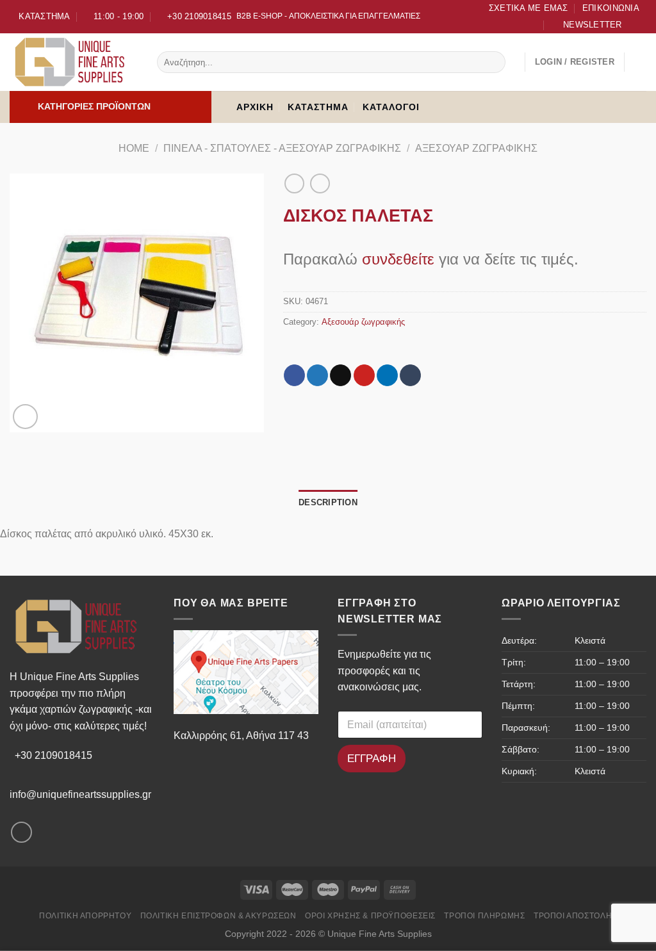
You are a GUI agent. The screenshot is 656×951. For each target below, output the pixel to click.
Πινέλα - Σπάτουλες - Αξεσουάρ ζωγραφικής (282, 148)
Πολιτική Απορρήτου (85, 915)
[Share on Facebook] (294, 375)
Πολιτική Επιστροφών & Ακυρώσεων (218, 915)
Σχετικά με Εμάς (528, 8)
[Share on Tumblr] (410, 375)
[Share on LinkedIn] (387, 375)
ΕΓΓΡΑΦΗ (371, 758)
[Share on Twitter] (317, 375)
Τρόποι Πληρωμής (484, 915)
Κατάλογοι (391, 107)
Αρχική (255, 107)
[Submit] (493, 62)
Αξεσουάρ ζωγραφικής (476, 148)
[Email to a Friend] (340, 375)
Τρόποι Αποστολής (575, 915)
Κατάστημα (318, 107)
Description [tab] (328, 502)
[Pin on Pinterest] (364, 375)
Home (134, 148)
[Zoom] (25, 416)
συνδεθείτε (398, 259)
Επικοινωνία (610, 8)
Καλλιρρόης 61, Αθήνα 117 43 (241, 735)
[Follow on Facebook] (637, 26)
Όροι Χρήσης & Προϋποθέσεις (370, 915)
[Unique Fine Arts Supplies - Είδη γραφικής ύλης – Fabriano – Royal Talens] (74, 62)
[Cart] (640, 62)
